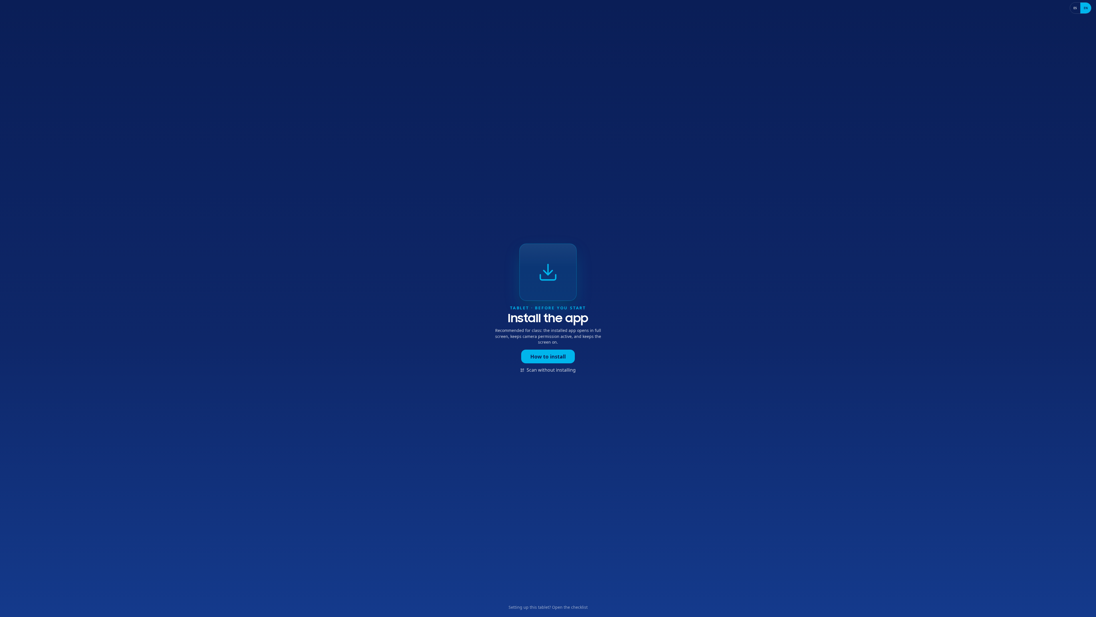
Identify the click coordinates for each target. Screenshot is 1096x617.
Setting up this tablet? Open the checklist (548, 607)
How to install (548, 356)
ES (1075, 8)
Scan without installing (551, 370)
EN (1086, 8)
